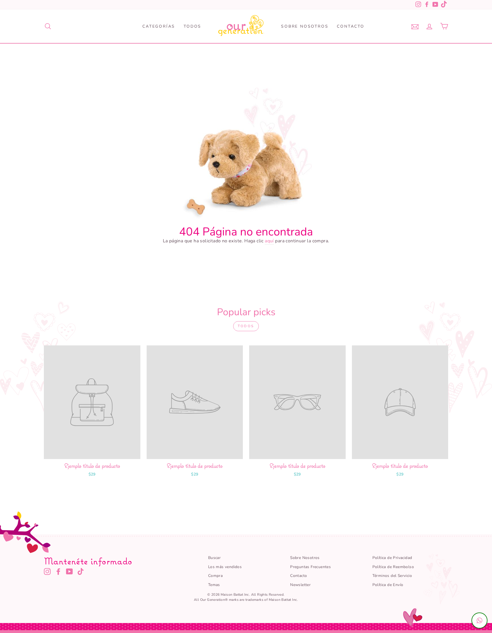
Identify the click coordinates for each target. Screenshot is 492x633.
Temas (214, 584)
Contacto (350, 26)
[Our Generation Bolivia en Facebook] (58, 571)
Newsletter (300, 584)
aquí (269, 241)
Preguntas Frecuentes (310, 567)
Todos (192, 26)
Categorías (158, 26)
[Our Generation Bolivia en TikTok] (80, 571)
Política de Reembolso (393, 567)
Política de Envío (387, 584)
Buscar (214, 557)
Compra (215, 575)
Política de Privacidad (392, 557)
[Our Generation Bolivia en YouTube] (69, 571)
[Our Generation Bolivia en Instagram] (47, 571)
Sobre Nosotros (304, 26)
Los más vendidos (225, 567)
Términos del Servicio (392, 575)
